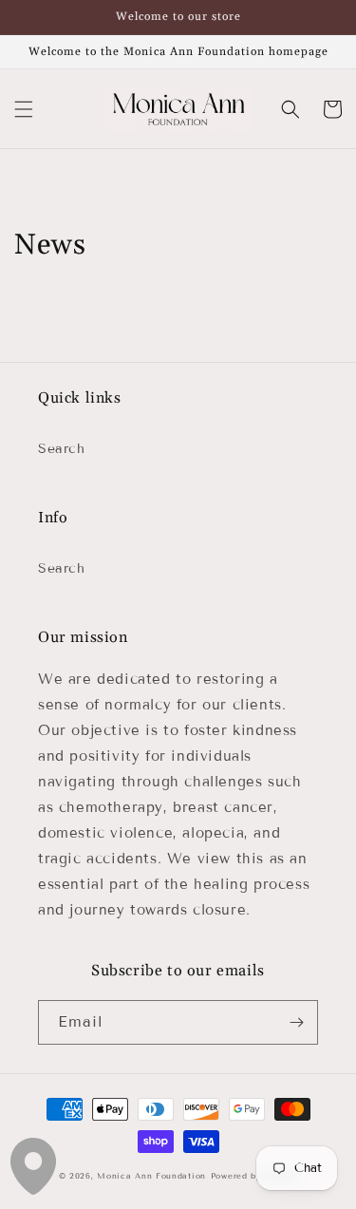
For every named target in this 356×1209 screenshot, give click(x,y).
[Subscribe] (296, 1022)
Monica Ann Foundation (151, 1176)
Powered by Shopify (254, 1176)
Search (61, 449)
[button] (24, 109)
